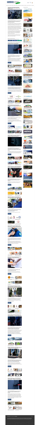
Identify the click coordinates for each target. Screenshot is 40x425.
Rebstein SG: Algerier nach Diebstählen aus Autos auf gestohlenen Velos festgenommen (14, 197)
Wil (31, 5)
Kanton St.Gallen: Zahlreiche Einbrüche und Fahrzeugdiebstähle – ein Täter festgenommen (15, 315)
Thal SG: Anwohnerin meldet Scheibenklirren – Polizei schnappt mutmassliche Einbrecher (15, 167)
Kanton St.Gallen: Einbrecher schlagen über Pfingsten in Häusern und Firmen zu (14, 135)
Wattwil (30, 5)
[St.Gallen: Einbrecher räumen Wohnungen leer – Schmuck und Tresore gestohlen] (15, 353)
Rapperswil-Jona (19, 5)
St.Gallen (28, 5)
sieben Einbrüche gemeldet (17, 239)
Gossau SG (15, 5)
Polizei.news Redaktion (12, 54)
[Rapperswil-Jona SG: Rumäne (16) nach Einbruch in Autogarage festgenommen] (15, 81)
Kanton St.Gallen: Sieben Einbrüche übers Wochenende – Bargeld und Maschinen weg (14, 226)
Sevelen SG (25, 5)
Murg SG (17, 5)
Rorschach (23, 5)
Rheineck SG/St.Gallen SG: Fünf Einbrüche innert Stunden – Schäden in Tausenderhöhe (14, 378)
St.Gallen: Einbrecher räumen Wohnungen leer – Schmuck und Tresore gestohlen (15, 347)
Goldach (12, 5)
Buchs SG (10, 5)
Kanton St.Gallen (13, 361)
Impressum (8, 416)
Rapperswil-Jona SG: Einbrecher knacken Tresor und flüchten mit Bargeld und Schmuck (14, 286)
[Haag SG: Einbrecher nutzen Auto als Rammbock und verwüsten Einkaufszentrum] (15, 111)
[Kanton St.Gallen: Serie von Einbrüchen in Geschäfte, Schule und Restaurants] (15, 49)
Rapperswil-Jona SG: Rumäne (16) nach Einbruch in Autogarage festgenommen (14, 75)
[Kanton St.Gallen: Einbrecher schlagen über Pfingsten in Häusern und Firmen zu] (15, 141)
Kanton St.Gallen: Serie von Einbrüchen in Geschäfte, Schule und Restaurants (14, 43)
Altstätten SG (7, 5)
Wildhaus (33, 5)
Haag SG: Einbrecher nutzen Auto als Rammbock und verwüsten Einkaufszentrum (14, 105)
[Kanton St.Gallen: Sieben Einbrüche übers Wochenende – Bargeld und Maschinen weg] (15, 232)
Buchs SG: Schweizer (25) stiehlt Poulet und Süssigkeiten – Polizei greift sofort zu (14, 257)
